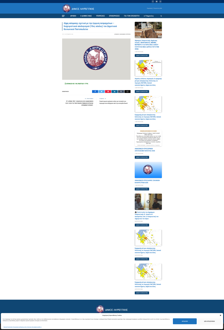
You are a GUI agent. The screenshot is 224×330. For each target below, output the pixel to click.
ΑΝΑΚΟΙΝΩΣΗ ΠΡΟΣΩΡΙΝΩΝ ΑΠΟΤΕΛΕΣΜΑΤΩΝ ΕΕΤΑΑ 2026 (145, 150)
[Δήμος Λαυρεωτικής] (78, 8)
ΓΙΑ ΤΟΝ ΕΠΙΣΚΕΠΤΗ (131, 16)
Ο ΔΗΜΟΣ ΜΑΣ (86, 16)
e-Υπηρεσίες (149, 16)
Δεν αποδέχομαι (209, 321)
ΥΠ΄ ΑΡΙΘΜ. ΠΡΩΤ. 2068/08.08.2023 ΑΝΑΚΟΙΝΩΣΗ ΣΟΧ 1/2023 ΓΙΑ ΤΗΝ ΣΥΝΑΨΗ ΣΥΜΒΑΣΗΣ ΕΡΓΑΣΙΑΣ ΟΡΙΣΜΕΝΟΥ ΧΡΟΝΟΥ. (79, 103)
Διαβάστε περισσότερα (142, 55)
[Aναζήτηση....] (161, 16)
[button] (220, 315)
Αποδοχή (185, 321)
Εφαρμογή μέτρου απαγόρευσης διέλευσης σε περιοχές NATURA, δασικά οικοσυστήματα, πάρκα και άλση (148, 117)
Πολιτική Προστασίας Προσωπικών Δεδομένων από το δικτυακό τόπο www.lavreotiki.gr (22, 327)
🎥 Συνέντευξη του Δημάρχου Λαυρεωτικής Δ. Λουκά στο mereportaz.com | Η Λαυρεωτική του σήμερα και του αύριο (146, 215)
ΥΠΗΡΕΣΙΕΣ (100, 16)
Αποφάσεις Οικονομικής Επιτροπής (122, 34)
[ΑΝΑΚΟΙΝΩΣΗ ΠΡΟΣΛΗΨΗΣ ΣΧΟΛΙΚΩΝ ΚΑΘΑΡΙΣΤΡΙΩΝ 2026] (148, 170)
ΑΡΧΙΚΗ (73, 16)
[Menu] (63, 16)
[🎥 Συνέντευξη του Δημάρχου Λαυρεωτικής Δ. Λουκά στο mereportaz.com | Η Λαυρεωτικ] (148, 202)
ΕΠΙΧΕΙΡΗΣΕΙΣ (114, 16)
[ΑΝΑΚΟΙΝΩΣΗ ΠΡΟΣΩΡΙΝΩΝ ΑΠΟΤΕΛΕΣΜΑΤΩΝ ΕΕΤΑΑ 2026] (148, 138)
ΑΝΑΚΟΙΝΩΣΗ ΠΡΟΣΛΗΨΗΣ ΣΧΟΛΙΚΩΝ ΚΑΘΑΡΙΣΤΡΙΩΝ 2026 (147, 181)
